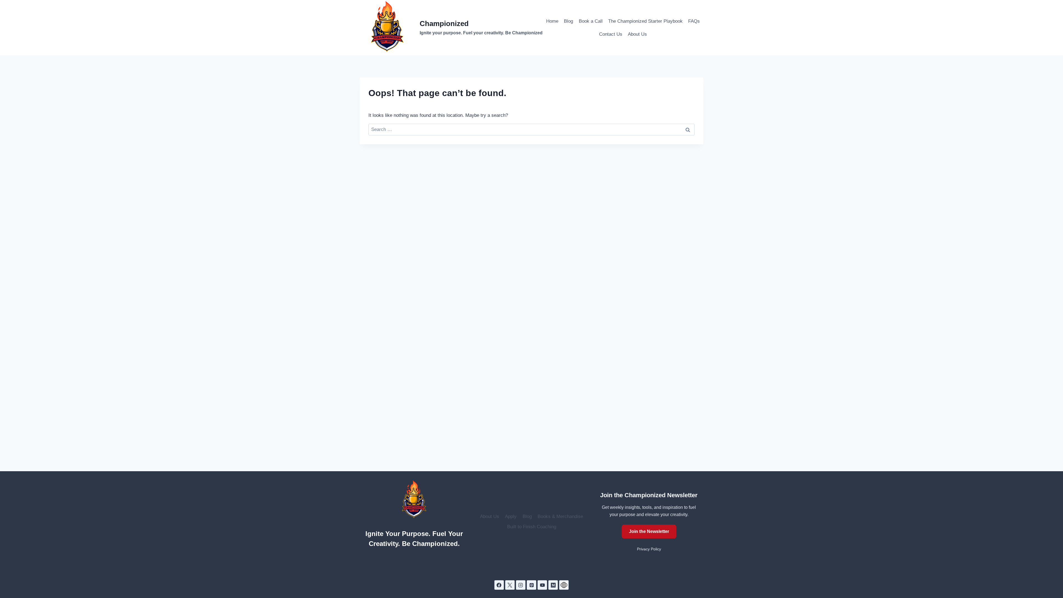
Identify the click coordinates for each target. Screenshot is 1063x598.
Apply (511, 516)
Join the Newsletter (649, 531)
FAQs (694, 21)
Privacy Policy (649, 549)
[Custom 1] (564, 585)
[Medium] (553, 585)
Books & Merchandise (560, 516)
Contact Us (610, 34)
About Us (637, 34)
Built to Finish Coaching (531, 526)
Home (552, 21)
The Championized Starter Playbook (645, 21)
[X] (510, 585)
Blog (568, 21)
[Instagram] (520, 585)
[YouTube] (542, 585)
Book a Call (591, 21)
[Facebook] (499, 585)
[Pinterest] (531, 585)
